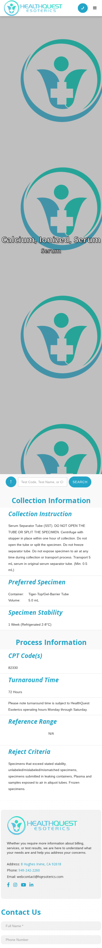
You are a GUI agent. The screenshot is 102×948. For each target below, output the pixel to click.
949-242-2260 (29, 870)
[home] (33, 8)
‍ (31, 884)
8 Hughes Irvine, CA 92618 (41, 864)
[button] (95, 8)
